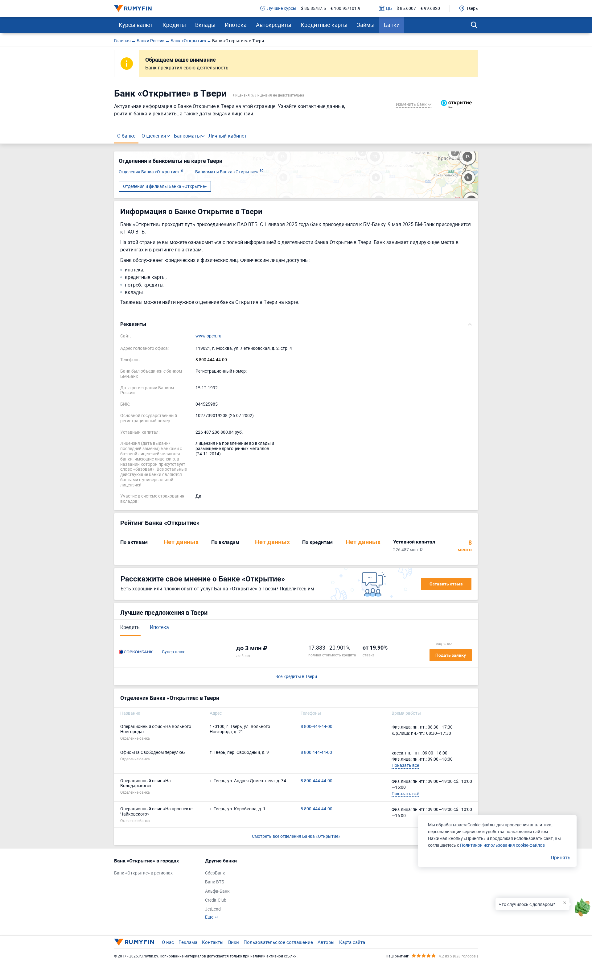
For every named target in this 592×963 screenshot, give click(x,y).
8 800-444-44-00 (316, 726)
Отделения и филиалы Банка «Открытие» (165, 186)
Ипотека (236, 24)
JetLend (213, 909)
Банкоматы (187, 135)
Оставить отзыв (446, 583)
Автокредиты (273, 24)
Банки (392, 24)
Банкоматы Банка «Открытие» (229, 172)
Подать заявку (450, 655)
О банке (126, 135)
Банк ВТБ (214, 882)
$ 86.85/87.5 (313, 8)
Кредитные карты (324, 24)
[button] (296, 324)
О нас (168, 942)
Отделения (154, 135)
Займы (366, 24)
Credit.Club (215, 900)
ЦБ (389, 8)
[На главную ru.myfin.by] (134, 942)
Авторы (326, 942)
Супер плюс (173, 652)
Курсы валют (136, 24)
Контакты (213, 942)
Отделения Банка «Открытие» (151, 172)
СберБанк (215, 873)
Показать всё (405, 765)
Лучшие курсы (281, 8)
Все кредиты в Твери (296, 676)
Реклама (188, 942)
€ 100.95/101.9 (345, 8)
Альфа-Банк (217, 891)
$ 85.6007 (406, 8)
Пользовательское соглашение (278, 942)
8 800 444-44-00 (211, 359)
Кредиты (174, 24)
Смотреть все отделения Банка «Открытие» (296, 836)
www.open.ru (208, 336)
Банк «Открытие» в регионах (143, 873)
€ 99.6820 (430, 8)
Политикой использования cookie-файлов (502, 845)
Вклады (205, 24)
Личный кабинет (227, 135)
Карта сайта (352, 942)
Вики (233, 942)
